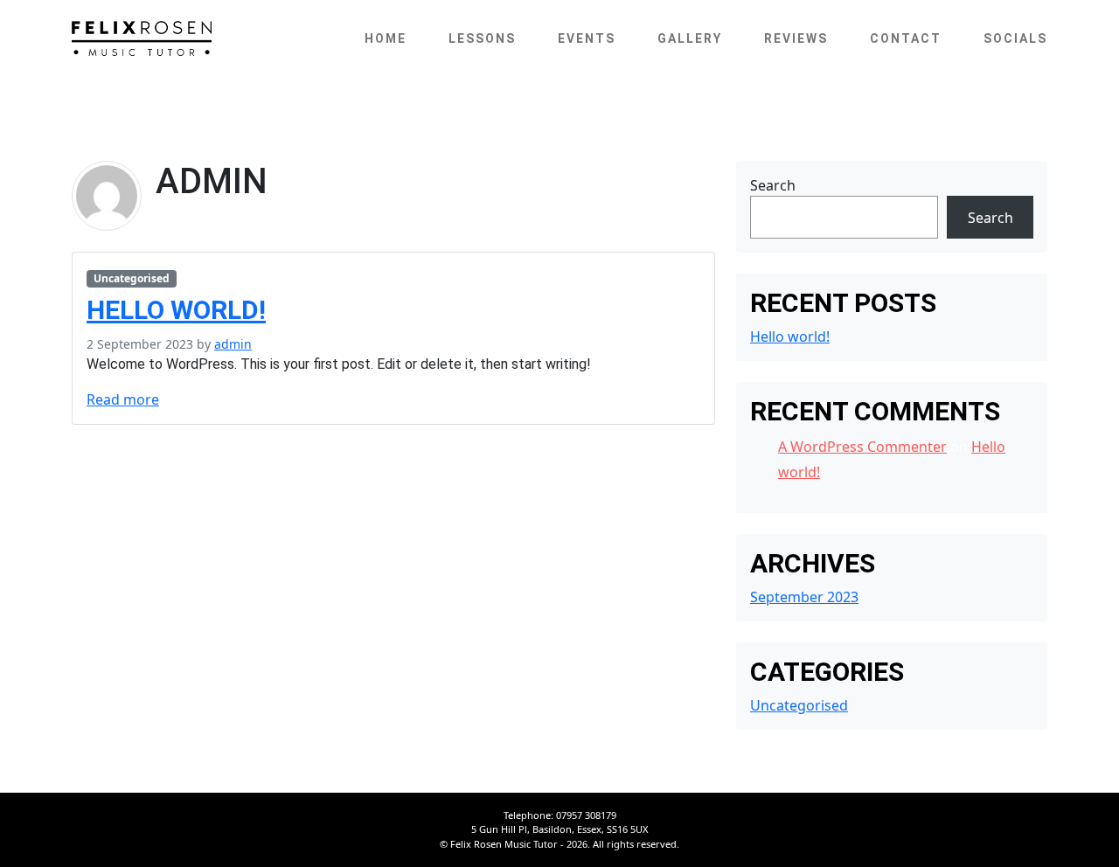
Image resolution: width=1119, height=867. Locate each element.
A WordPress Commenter (862, 446)
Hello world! (176, 310)
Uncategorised (132, 278)
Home (386, 38)
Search (773, 185)
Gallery (689, 38)
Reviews (796, 38)
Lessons (482, 38)
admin (233, 344)
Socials (1015, 38)
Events (586, 38)
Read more (123, 399)
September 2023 (804, 597)
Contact (906, 38)
